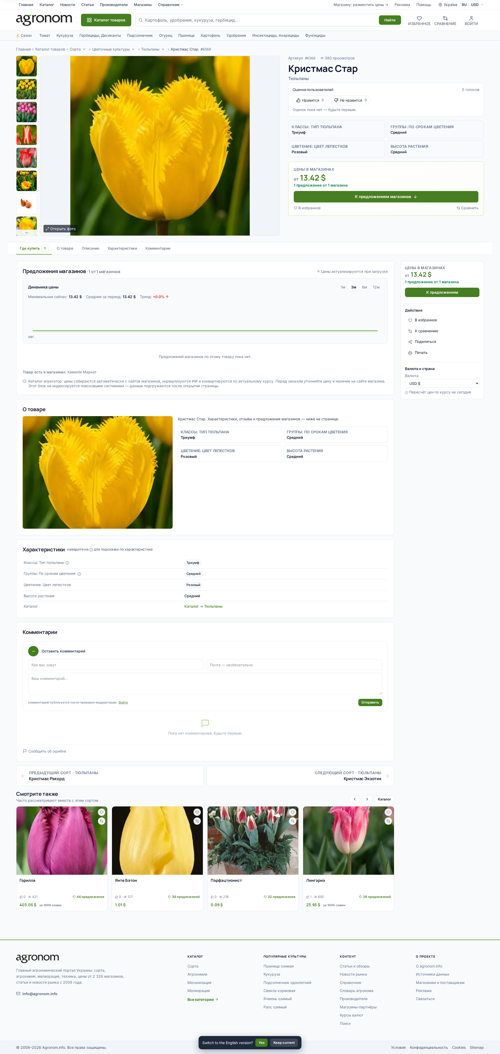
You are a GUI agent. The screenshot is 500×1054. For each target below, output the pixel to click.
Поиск (345, 1023)
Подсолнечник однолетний (287, 982)
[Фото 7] (26, 203)
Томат (44, 35)
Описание (90, 248)
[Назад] (354, 799)
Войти (123, 702)
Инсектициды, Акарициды (275, 35)
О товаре (65, 248)
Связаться (425, 998)
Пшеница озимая (279, 966)
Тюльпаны (150, 49)
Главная (26, 4)
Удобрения (236, 35)
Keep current (284, 1042)
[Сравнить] (101, 821)
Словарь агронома (356, 990)
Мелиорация (199, 990)
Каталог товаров (50, 49)
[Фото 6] (26, 180)
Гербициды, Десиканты (100, 35)
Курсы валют (351, 1015)
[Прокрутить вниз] (26, 233)
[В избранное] (101, 812)
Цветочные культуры (111, 49)
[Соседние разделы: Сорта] (84, 49)
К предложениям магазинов (383, 196)
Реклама (402, 4)
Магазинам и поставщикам (440, 982)
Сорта (75, 49)
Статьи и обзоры (355, 966)
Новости (67, 4)
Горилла (27, 880)
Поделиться (425, 342)
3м (353, 287)
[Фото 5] (26, 157)
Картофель (210, 35)
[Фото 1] (26, 66)
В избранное (309, 208)
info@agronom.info (40, 993)
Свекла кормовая (279, 990)
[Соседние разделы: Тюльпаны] (163, 49)
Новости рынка (353, 974)
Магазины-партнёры (358, 1007)
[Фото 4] (26, 135)
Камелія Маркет (82, 372)
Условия (398, 1047)
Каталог (47, 4)
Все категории (201, 999)
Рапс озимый (275, 1007)
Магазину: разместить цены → (361, 4)
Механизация (199, 982)
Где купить (33, 248)
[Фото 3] (26, 112)
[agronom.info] (44, 20)
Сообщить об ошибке (47, 751)
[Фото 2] (26, 89)
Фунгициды (315, 35)
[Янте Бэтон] (157, 840)
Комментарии (158, 248)
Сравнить (469, 208)
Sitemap (477, 1047)
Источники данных (432, 974)
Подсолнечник (140, 35)
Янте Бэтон (126, 880)
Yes (262, 1042)
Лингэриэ (315, 880)
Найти (390, 20)
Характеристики (122, 248)
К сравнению (426, 331)
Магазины (143, 4)
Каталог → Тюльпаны (203, 606)
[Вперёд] (367, 799)
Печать (421, 352)
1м (343, 287)
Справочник (169, 4)
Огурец (165, 35)
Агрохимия (197, 974)
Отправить (370, 702)
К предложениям (442, 292)
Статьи (87, 4)
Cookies (459, 1047)
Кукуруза (65, 35)
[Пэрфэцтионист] (253, 840)
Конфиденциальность (429, 1047)
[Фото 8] (26, 226)
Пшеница (186, 35)
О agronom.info (429, 966)
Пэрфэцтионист (226, 880)
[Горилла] (61, 840)
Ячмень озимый (278, 998)
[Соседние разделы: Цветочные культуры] (133, 49)
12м (376, 287)
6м (364, 287)
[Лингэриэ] (348, 840)
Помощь (423, 4)
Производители (114, 4)
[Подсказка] (67, 562)
